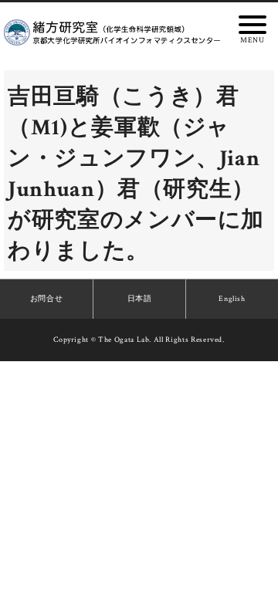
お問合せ (46, 298)
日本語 (139, 298)
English (232, 298)
